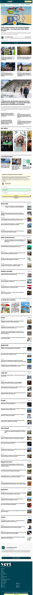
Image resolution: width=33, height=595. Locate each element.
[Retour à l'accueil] (10, 2)
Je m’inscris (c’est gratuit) (16, 557)
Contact (2, 575)
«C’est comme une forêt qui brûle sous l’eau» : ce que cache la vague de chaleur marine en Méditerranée (5, 166)
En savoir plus (4, 180)
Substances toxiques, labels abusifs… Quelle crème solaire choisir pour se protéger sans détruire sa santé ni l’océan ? (16, 167)
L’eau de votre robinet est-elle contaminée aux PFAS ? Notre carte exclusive (26, 168)
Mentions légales (3, 580)
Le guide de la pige (4, 576)
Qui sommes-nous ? (4, 573)
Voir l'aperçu (11, 549)
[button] (7, 141)
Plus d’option (16, 197)
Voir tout (28, 128)
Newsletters (3, 568)
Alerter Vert (3, 577)
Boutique (2, 571)
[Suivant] (30, 141)
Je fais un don (27, 1)
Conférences (3, 572)
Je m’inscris (16, 42)
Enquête (24, 165)
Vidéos (2, 570)
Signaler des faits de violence (5, 579)
